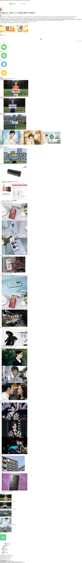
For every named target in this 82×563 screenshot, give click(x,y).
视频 (19, 0)
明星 (7, 0)
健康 (22, 0)
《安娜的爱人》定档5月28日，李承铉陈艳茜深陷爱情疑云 (7, 348)
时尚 (8, 0)
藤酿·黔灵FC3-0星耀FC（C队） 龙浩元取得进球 (6, 113)
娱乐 (4, 0)
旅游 (11, 0)
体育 (6, 0)
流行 (3, 0)
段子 (23, 0)
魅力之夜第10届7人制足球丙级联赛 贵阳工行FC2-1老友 (7, 78)
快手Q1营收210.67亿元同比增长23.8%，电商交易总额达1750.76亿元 (11, 471)
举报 (0, 34)
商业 (18, 0)
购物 (28, 0)
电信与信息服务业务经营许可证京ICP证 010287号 (6, 555)
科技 (29, 0)
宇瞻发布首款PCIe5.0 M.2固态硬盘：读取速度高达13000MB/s (10, 181)
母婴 (14, 0)
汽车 (26, 0)
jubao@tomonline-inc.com (21, 562)
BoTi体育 (2, 14)
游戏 (10, 0)
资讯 (2, 0)
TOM (2, 491)
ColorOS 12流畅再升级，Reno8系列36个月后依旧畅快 (9, 272)
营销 (15, 0)
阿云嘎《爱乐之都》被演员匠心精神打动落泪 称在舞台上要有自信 (9, 402)
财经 (21, 0)
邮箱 (17, 0)
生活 (12, 0)
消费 (25, 0)
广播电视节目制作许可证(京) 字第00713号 (5, 556)
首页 (0, 0)
